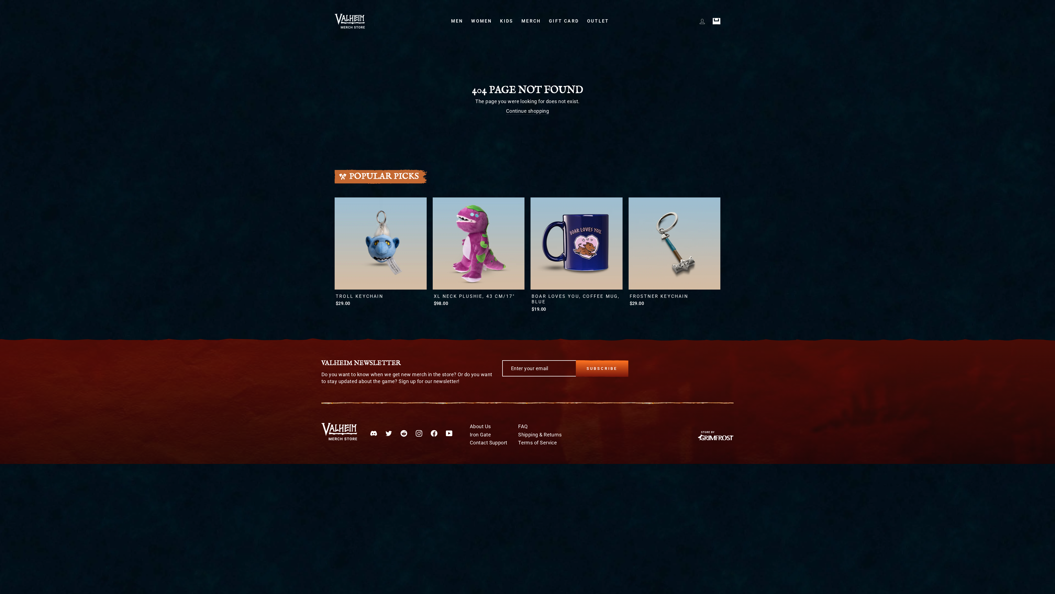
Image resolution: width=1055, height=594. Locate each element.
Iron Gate (480, 435)
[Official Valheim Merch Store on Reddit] (403, 433)
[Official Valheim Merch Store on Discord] (373, 433)
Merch (531, 21)
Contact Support (488, 443)
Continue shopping (527, 111)
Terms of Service (537, 443)
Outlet (598, 21)
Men (457, 21)
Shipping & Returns (540, 435)
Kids (506, 21)
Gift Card (564, 21)
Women (481, 21)
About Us (480, 426)
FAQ (523, 426)
